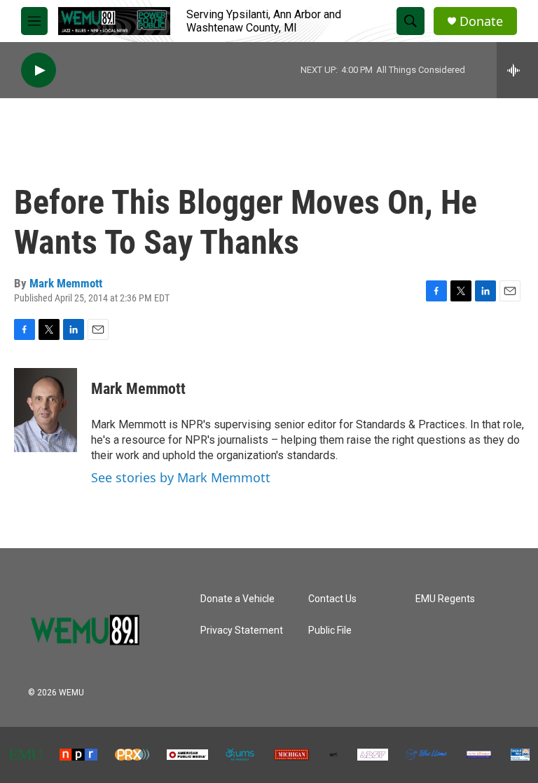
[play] (38, 70)
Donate (481, 21)
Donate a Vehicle (237, 599)
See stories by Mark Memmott (180, 477)
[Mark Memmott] (45, 410)
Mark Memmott (65, 283)
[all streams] (517, 70)
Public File (330, 630)
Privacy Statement (241, 630)
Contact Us (332, 599)
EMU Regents (445, 599)
